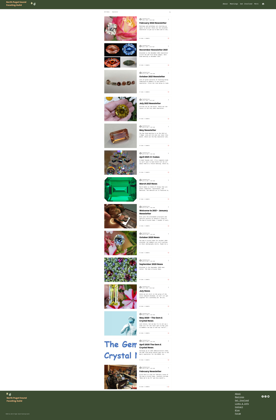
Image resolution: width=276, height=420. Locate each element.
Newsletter (115, 12)
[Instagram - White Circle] (265, 396)
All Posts (106, 12)
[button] (170, 12)
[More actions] (169, 19)
